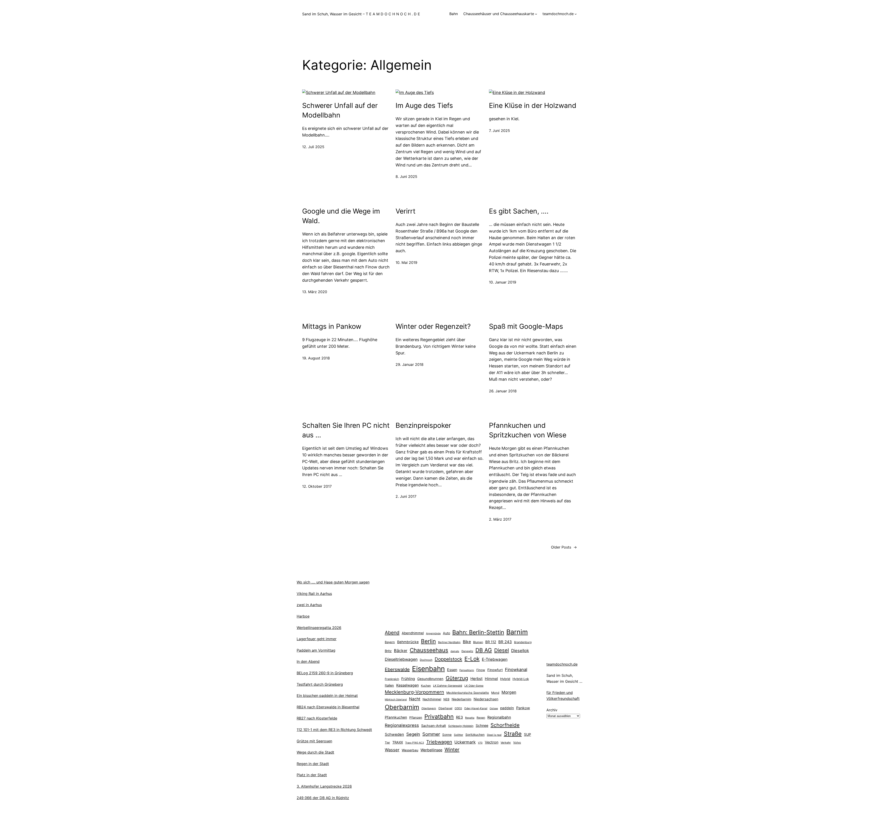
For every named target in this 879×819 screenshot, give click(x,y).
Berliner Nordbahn (449, 642)
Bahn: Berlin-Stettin (478, 632)
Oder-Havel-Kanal (475, 708)
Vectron (491, 742)
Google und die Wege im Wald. (341, 216)
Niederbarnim (461, 699)
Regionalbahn (499, 717)
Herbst (476, 678)
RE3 (459, 717)
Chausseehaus (429, 650)
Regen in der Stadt (313, 763)
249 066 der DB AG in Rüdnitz (323, 797)
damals (454, 651)
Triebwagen (439, 742)
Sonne (447, 734)
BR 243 (505, 642)
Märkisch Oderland (396, 699)
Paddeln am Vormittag (316, 650)
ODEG (458, 708)
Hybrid (505, 679)
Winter (452, 749)
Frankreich (392, 679)
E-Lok (472, 659)
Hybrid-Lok (521, 679)
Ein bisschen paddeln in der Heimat (327, 695)
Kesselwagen (407, 685)
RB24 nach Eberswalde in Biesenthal (328, 707)
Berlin (428, 641)
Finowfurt (495, 670)
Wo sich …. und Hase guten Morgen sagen (333, 582)
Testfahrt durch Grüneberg (320, 684)
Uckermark (465, 742)
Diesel (501, 650)
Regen (481, 717)
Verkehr (506, 742)
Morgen (509, 692)
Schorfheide (505, 725)
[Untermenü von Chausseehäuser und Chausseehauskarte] (536, 14)
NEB (446, 699)
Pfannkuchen (396, 717)
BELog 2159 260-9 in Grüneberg (325, 673)
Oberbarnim (402, 707)
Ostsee (494, 708)
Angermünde (433, 633)
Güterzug (457, 678)
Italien (389, 685)
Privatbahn (439, 716)
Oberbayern (428, 708)
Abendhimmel (413, 633)
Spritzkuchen (475, 734)
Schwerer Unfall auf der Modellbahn (340, 110)
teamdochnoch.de (562, 664)
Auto (446, 633)
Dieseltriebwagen (401, 659)
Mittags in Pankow (331, 326)
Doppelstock (448, 659)
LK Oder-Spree (473, 685)
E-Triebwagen (494, 659)
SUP (527, 734)
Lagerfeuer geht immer (316, 639)
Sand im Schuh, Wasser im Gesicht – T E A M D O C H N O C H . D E (361, 14)
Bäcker (400, 650)
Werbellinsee (431, 750)
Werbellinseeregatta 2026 (319, 627)
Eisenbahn (428, 669)
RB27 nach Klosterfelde (317, 718)
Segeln (413, 734)
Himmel (491, 678)
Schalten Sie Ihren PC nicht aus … (346, 430)
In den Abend (308, 661)
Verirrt (405, 211)
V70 (480, 742)
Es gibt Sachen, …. (518, 211)
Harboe (303, 616)
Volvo (517, 742)
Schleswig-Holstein (460, 726)
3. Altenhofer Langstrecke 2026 (324, 786)
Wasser (392, 749)
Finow (480, 670)
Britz (388, 651)
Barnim (517, 632)
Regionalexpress (402, 725)
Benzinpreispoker (423, 425)
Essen (452, 669)
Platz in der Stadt (312, 775)
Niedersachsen (486, 699)
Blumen (478, 642)
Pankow (523, 708)
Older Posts (564, 547)
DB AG (483, 650)
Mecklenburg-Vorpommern (414, 692)
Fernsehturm (466, 670)
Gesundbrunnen (430, 679)
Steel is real (494, 734)
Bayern (390, 642)
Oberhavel (445, 708)
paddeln (507, 708)
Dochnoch (426, 659)
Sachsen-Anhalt (433, 726)
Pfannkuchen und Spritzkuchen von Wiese (527, 430)
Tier (387, 742)
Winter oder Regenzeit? (433, 326)
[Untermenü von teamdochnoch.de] (576, 14)
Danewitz (467, 651)
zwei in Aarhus (309, 604)
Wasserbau (410, 750)
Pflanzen (415, 717)
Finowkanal (516, 669)
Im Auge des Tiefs (424, 105)
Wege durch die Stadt (315, 752)
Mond (495, 692)
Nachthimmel (432, 699)
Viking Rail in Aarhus (314, 593)
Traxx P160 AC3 (414, 742)
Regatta (469, 717)
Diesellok (520, 650)
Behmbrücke (408, 642)
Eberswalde (397, 669)
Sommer (431, 734)
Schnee (482, 725)
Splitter (458, 734)
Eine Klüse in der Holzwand (532, 105)
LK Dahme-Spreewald (447, 685)
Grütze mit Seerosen (314, 741)
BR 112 (490, 642)
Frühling (408, 679)
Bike (467, 641)
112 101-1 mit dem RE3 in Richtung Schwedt (334, 729)
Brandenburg (523, 642)
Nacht (414, 698)
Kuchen (426, 685)
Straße (513, 733)
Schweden (394, 734)
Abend (392, 632)
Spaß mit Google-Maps (526, 326)
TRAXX (397, 742)
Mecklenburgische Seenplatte (467, 692)
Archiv (551, 710)
